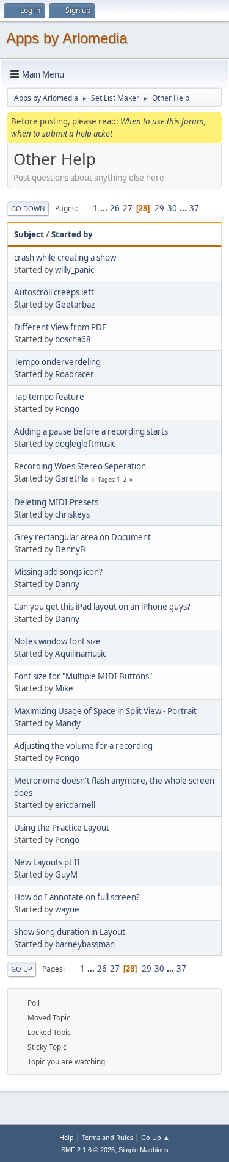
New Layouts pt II (47, 862)
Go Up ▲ (155, 1137)
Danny (67, 584)
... (104, 208)
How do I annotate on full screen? (77, 897)
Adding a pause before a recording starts (91, 431)
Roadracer (74, 374)
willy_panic (74, 269)
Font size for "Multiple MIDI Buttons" (83, 676)
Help (66, 1137)
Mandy (68, 723)
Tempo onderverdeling (57, 361)
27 (128, 208)
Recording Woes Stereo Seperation (80, 466)
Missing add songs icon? (58, 571)
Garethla (71, 478)
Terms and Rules (107, 1137)
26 (115, 208)
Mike (64, 688)
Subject (29, 234)
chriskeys (72, 514)
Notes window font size (57, 641)
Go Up (21, 968)
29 (159, 208)
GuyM (66, 874)
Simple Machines (143, 1149)
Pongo (67, 408)
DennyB (70, 549)
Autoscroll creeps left (54, 292)
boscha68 (73, 339)
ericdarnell (75, 804)
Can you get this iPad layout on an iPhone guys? (102, 606)
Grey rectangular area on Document (82, 537)
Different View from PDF (60, 327)
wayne (67, 909)
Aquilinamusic (80, 653)
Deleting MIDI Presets (56, 502)
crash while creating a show (65, 257)
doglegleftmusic (85, 443)
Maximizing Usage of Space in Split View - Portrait (105, 711)
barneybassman (85, 944)
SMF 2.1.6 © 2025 (88, 1149)
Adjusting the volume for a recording (83, 745)
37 (194, 208)
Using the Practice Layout (61, 827)
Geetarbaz (75, 304)
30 (172, 208)
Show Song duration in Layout (69, 931)
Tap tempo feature (49, 396)
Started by (72, 234)
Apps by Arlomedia (66, 38)
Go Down (28, 208)
